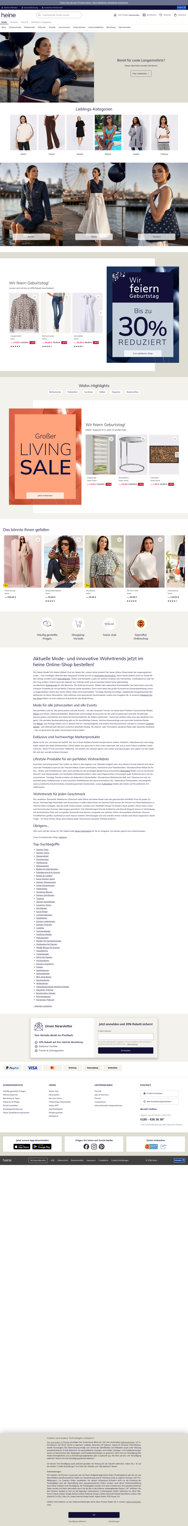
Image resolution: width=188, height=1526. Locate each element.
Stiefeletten (41, 918)
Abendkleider (63, 678)
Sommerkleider (43, 931)
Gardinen (88, 392)
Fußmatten (72, 392)
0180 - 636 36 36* (152, 1119)
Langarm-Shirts (43, 905)
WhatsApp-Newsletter (60, 1102)
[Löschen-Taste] (79, 15)
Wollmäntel (41, 888)
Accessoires (64, 27)
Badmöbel (125, 771)
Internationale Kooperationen (108, 1105)
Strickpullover (42, 960)
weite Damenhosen (45, 885)
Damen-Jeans (42, 852)
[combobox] (65, 15)
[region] (94, 1480)
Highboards (41, 862)
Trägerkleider (42, 954)
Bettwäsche (55, 392)
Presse (98, 1098)
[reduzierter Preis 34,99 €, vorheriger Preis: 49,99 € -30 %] (87, 313)
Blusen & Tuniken (44, 875)
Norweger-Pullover (45, 999)
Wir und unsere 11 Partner (58, 1442)
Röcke (36, 713)
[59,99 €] (63, 561)
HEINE (52, 1085)
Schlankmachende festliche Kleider (52, 986)
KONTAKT (145, 1085)
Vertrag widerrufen (38, 1160)
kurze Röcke (42, 911)
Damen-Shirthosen (45, 895)
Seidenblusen (42, 970)
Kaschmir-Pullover (45, 990)
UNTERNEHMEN (104, 1085)
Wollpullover (42, 983)
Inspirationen (79, 27)
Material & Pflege (11, 1102)
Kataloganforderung (12, 1109)
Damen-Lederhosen (45, 921)
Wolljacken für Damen (46, 944)
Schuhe (52, 27)
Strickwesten (42, 859)
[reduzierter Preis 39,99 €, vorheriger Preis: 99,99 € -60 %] (132, 455)
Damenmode (15, 27)
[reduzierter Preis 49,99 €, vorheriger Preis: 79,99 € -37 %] (56, 313)
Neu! (4, 27)
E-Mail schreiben (152, 1094)
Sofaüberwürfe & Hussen (48, 872)
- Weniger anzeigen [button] (42, 1006)
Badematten (133, 392)
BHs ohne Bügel (43, 977)
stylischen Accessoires (105, 675)
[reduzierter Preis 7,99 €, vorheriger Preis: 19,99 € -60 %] (164, 455)
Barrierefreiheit (77, 1160)
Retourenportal (10, 1094)
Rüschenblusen (43, 996)
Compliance (100, 1102)
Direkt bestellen (10, 1105)
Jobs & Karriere (102, 1094)
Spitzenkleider (43, 973)
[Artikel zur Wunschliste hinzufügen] (34, 297)
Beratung (111, 27)
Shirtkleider (41, 908)
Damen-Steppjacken (46, 882)
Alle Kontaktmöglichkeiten (159, 1101)
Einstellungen (114, 1521)
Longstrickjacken (44, 915)
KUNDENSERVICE (13, 1085)
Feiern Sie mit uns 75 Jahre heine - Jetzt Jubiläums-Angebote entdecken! (94, 2)
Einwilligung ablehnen (77, 1521)
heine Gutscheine (83, 831)
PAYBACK (53, 1116)
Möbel (102, 392)
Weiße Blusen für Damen (48, 947)
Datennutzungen (128, 1442)
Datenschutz (63, 1160)
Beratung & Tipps (11, 1098)
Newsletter (54, 1094)
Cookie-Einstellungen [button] (120, 1160)
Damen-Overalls (44, 924)
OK (94, 1515)
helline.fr (63, 837)
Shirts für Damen (44, 957)
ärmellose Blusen (44, 892)
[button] (100, 313)
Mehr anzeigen (132, 1044)
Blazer (40, 723)
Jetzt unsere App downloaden (32, 1140)
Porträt (98, 1091)
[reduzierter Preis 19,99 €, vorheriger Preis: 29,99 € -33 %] (24, 313)
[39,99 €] (145, 561)
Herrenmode (124, 27)
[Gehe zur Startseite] (9, 15)
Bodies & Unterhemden (47, 869)
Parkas (39, 967)
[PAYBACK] (181, 7)
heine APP (54, 1105)
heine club (53, 1091)
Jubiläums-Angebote (41, 22)
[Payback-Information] (179, 1160)
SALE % (24, 22)
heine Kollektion (96, 27)
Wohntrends (51, 685)
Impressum (91, 1160)
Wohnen (14, 22)
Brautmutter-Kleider (46, 993)
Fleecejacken (42, 937)
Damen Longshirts (45, 964)
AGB (52, 1160)
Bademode (29, 27)
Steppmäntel (42, 856)
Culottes (40, 928)
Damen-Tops (42, 849)
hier (109, 1456)
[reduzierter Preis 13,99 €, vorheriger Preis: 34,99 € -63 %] (101, 455)
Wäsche (42, 27)
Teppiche (116, 392)
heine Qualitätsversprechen (16, 1112)
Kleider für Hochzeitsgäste (48, 941)
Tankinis (40, 898)
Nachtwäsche (42, 980)
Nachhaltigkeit (56, 1109)
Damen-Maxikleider (45, 901)
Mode (4, 22)
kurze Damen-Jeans (45, 879)
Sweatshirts (42, 950)
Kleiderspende (56, 1112)
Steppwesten (42, 866)
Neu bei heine (55, 1098)
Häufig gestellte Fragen (14, 1091)
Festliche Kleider (44, 934)
